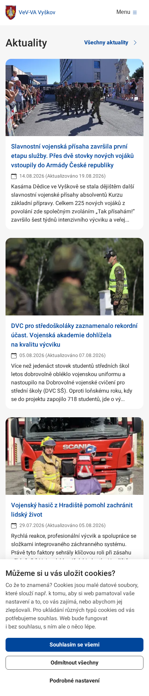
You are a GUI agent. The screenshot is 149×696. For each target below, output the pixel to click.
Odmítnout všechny (74, 662)
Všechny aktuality (106, 42)
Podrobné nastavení (74, 680)
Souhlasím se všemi (74, 644)
